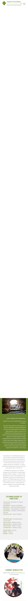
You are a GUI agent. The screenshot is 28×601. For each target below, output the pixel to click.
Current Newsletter (14, 570)
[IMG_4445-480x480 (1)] (14, 587)
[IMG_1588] (14, 553)
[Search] (21, 3)
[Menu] (24, 3)
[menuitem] (21, 3)
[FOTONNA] (11, 3)
